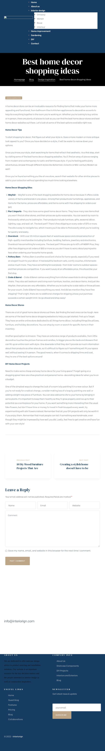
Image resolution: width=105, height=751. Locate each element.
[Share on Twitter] (87, 441)
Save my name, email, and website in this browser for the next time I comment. (49, 550)
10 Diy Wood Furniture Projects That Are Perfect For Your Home (27, 465)
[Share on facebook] (84, 441)
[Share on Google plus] (94, 441)
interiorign (18, 736)
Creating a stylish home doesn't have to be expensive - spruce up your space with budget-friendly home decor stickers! (77, 465)
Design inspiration (14, 98)
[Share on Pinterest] (98, 441)
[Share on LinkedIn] (91, 441)
